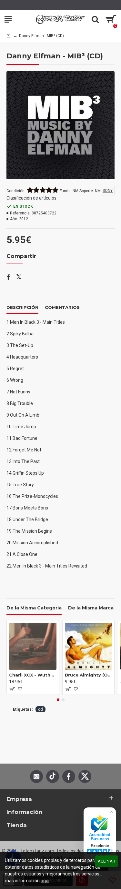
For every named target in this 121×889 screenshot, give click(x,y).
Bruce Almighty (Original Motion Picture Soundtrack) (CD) (88, 674)
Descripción (22, 307)
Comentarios (62, 307)
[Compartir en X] (18, 277)
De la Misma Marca (91, 608)
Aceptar (106, 861)
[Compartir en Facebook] (8, 277)
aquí (45, 880)
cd (40, 709)
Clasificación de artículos (31, 198)
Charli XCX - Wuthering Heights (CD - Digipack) (32, 674)
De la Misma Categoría (34, 608)
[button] (58, 699)
